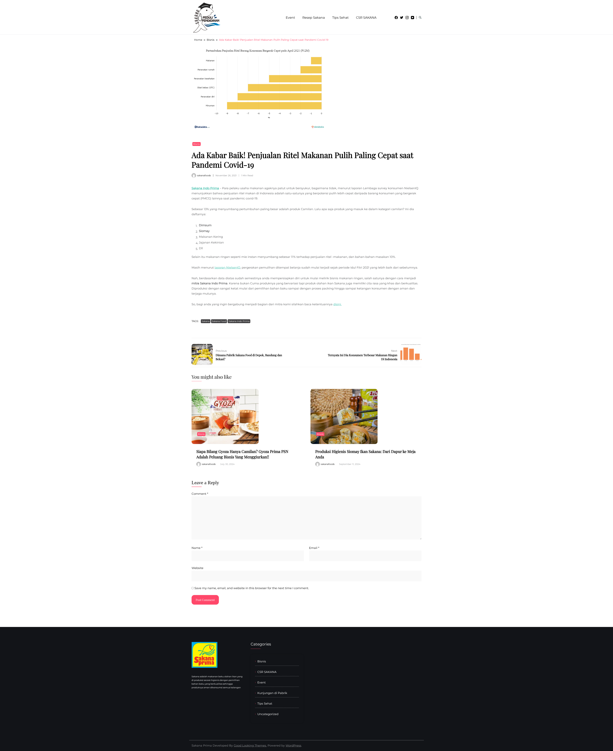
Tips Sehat (340, 17)
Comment (200, 494)
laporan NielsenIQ (227, 267)
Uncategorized (267, 714)
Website (197, 568)
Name (197, 548)
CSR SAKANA (366, 17)
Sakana (206, 321)
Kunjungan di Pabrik (272, 693)
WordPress (293, 745)
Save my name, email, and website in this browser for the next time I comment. (251, 588)
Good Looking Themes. (250, 745)
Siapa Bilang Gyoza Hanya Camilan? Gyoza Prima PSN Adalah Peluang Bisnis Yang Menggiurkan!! (242, 454)
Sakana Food (219, 321)
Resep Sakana (313, 17)
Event (290, 17)
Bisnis (196, 144)
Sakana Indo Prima (205, 188)
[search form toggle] (420, 17)
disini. (337, 304)
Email (314, 548)
